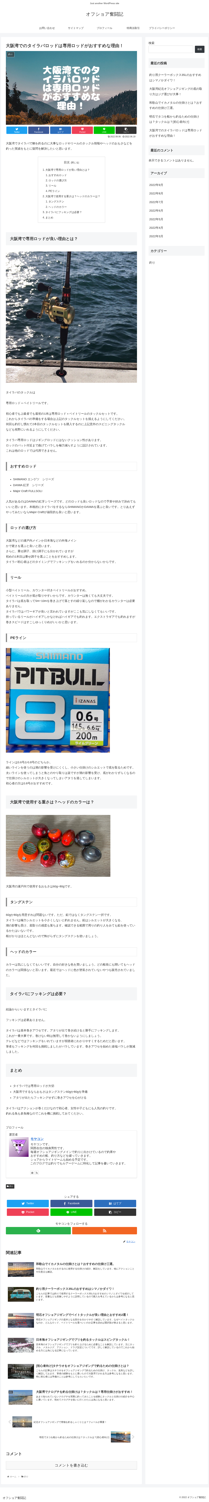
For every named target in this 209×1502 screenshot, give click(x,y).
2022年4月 (156, 227)
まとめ (49, 217)
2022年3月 (156, 236)
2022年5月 (156, 219)
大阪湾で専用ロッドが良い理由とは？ (67, 169)
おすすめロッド (57, 175)
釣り (11, 1186)
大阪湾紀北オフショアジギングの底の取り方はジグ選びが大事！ (175, 91)
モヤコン (37, 1139)
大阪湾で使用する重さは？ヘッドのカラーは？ (72, 196)
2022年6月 (156, 210)
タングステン (56, 201)
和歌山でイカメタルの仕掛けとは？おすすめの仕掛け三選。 (175, 105)
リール (52, 185)
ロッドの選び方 (57, 180)
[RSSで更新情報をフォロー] (37, 1173)
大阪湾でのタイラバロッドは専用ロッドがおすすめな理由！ (175, 133)
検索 (151, 43)
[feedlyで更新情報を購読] (32, 1173)
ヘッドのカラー (57, 206)
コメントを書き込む (71, 1465)
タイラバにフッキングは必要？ (63, 212)
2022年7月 (156, 202)
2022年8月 (156, 193)
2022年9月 (156, 185)
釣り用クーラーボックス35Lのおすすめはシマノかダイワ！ (175, 77)
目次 (67, 162)
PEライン (54, 191)
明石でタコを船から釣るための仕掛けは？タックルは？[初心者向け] (174, 119)
